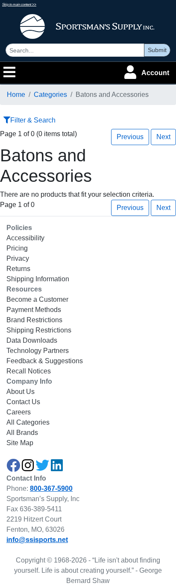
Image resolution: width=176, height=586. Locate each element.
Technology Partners (37, 350)
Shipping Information (37, 279)
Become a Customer (37, 299)
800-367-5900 (51, 488)
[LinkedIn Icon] (57, 468)
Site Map (19, 442)
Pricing (17, 248)
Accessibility (25, 238)
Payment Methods (33, 309)
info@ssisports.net (37, 539)
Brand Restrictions (34, 320)
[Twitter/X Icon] (42, 468)
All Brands (22, 432)
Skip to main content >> (19, 4)
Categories (50, 94)
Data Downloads (31, 340)
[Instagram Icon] (28, 468)
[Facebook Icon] (13, 468)
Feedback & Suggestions (44, 360)
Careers (18, 412)
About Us (20, 391)
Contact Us (23, 401)
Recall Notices (28, 371)
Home (16, 94)
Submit (157, 50)
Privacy (17, 258)
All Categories (28, 422)
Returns (18, 268)
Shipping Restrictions (38, 330)
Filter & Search (33, 120)
